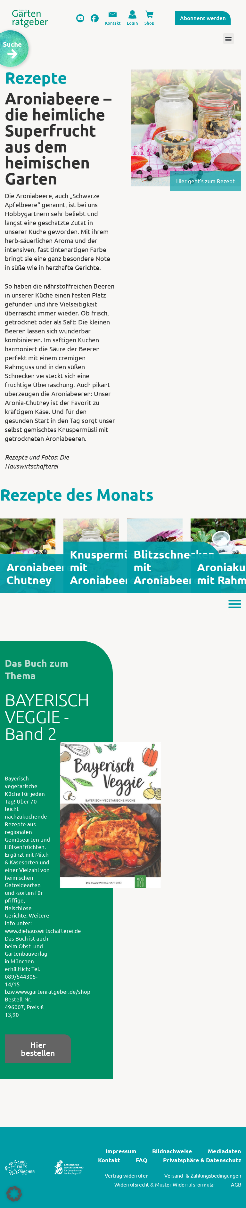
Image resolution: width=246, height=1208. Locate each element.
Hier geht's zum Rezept (205, 180)
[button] (14, 1194)
